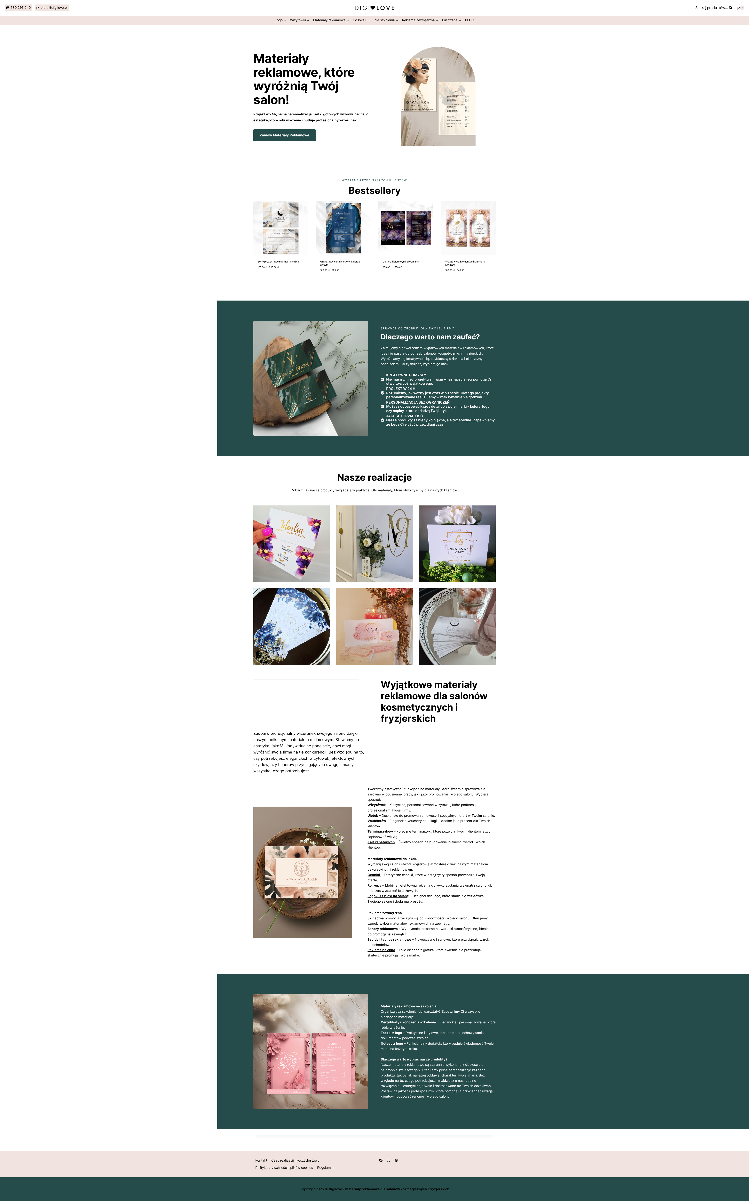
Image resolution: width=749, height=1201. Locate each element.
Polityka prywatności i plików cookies (284, 1168)
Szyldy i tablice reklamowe (389, 939)
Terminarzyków (380, 831)
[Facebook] (380, 1160)
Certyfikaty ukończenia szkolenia (408, 1022)
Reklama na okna (381, 950)
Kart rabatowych (381, 842)
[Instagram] (388, 1160)
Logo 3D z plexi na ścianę (388, 896)
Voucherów (376, 821)
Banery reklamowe (382, 929)
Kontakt (261, 1161)
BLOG (469, 20)
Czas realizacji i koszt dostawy (295, 1161)
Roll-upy (374, 885)
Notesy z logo (392, 1043)
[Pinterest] (396, 1160)
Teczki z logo (391, 1033)
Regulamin (325, 1168)
